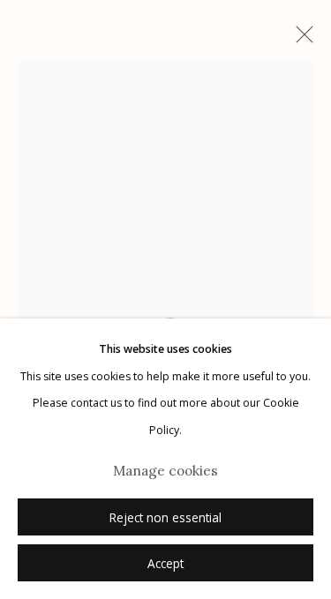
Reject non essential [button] (165, 518)
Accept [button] (165, 564)
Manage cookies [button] (165, 470)
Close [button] (300, 39)
